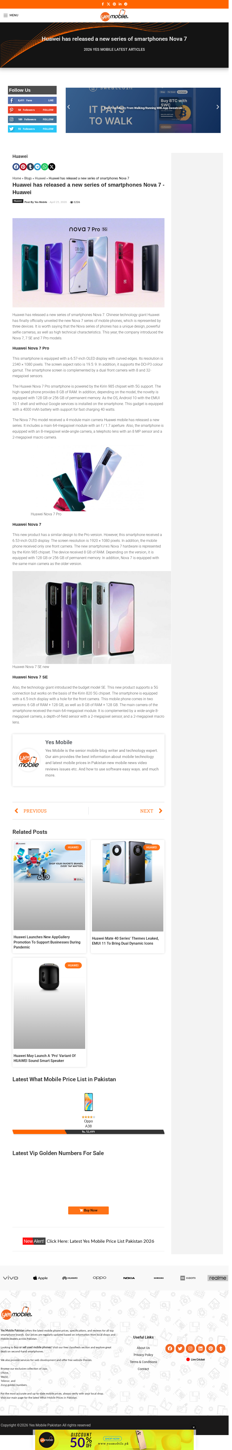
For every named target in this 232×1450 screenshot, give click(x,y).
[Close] (202, 675)
